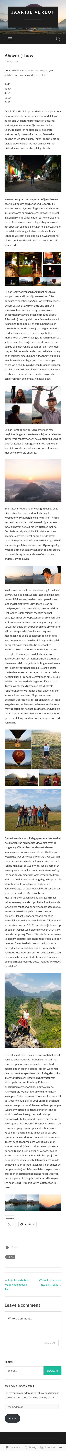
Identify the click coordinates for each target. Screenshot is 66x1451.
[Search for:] (33, 1370)
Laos (11, 1257)
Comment (49, 1342)
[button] (23, 264)
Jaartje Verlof (33, 12)
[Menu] (10, 39)
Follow (12, 1418)
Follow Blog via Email (20, 1386)
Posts (14, 1247)
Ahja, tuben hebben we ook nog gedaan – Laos (17, 1284)
